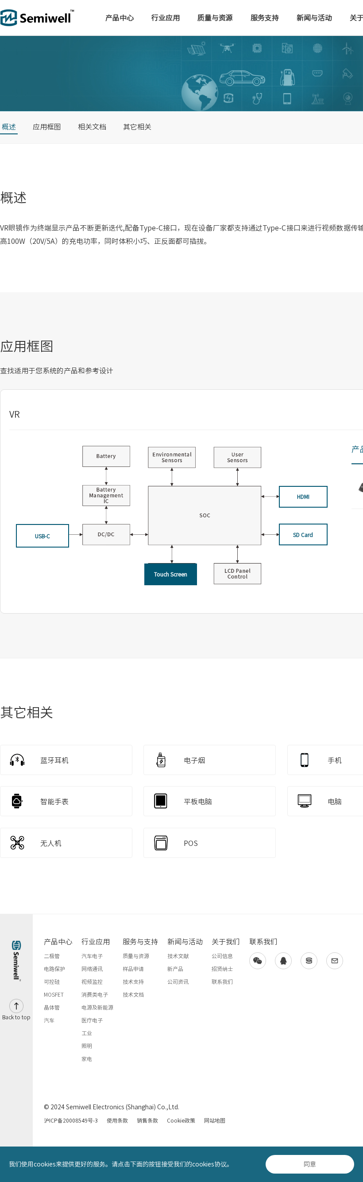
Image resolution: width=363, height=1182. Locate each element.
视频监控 (92, 981)
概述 (9, 126)
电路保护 (54, 968)
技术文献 (178, 956)
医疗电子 (92, 1020)
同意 (310, 1164)
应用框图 (47, 126)
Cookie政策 (181, 1120)
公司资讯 (178, 981)
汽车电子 (92, 956)
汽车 (49, 1020)
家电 (86, 1058)
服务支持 (265, 17)
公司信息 (222, 956)
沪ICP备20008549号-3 (71, 1120)
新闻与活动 (314, 17)
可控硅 (52, 981)
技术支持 (133, 981)
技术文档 (133, 994)
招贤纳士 (222, 968)
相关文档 (92, 126)
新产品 (175, 968)
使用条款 (117, 1120)
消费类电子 (94, 994)
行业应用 (165, 17)
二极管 (52, 956)
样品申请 (133, 968)
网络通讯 (92, 968)
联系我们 (222, 981)
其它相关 (137, 126)
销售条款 (147, 1120)
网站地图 (214, 1120)
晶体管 (52, 1007)
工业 (86, 1033)
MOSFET (54, 994)
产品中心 (119, 17)
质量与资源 (215, 17)
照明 (86, 1046)
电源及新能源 (97, 1007)
